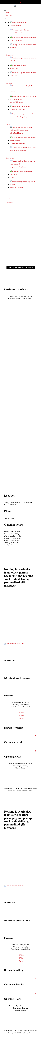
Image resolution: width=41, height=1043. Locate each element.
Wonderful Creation (16, 102)
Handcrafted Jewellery (17, 109)
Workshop (9, 83)
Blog (8, 198)
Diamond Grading (15, 25)
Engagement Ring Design (18, 167)
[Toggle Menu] (5, 10)
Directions (8, 695)
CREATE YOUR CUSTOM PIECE (20, 268)
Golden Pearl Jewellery (17, 143)
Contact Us (9, 202)
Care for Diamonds (16, 40)
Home (7, 12)
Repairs (12, 92)
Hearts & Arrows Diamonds (19, 33)
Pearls (8, 124)
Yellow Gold (14, 68)
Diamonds (9, 15)
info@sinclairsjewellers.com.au (17, 677)
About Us (9, 195)
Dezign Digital (28, 790)
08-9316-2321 (10, 660)
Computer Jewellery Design (19, 117)
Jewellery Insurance (16, 187)
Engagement (10, 55)
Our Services (10, 158)
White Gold (13, 61)
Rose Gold (13, 75)
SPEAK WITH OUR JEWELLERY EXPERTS (18, 473)
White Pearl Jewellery (17, 133)
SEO (14, 790)
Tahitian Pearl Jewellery (18, 151)
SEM (20, 790)
